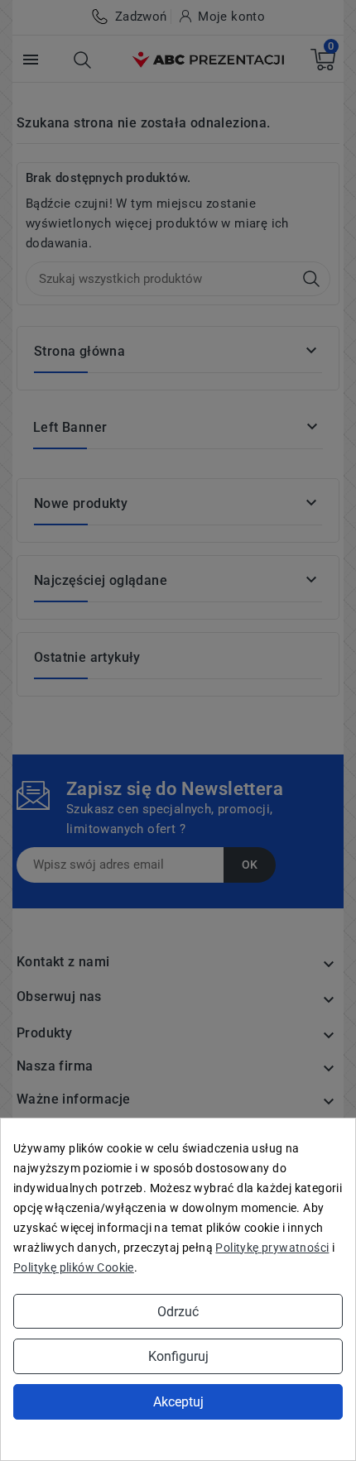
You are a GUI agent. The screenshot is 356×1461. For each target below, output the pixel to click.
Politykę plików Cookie (73, 1267)
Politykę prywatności (272, 1247)
